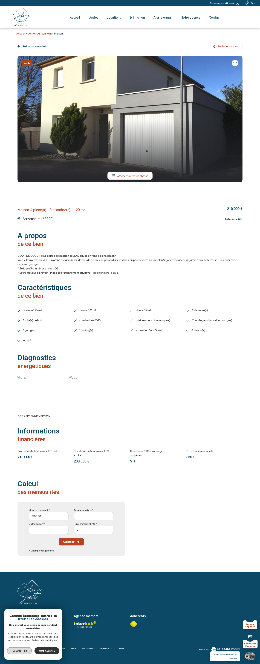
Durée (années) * (83, 510)
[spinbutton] (94, 530)
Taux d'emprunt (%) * (85, 523)
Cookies (121, 649)
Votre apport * (37, 523)
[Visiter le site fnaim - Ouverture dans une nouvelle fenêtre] (133, 624)
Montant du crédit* (39, 510)
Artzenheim (44, 33)
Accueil (20, 33)
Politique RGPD (106, 649)
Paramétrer (19, 650)
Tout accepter (46, 650)
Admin (73, 649)
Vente (31, 33)
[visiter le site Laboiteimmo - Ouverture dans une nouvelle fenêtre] (225, 649)
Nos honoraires (88, 649)
